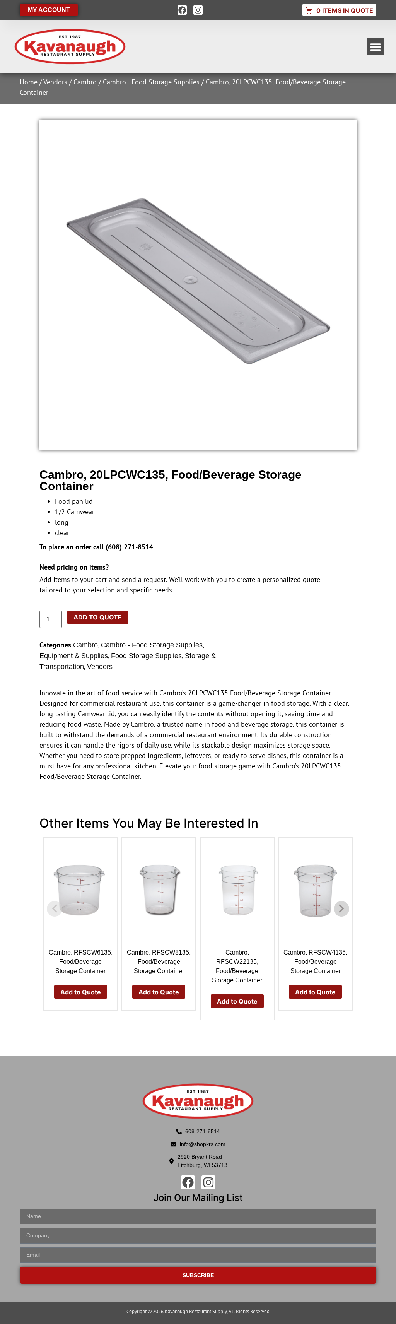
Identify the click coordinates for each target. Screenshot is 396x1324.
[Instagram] (198, 10)
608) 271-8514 (130, 546)
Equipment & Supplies (73, 656)
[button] (375, 46)
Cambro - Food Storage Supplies (151, 81)
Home (29, 81)
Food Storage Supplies (146, 656)
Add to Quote (97, 617)
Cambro (85, 81)
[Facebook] (182, 10)
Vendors (55, 81)
